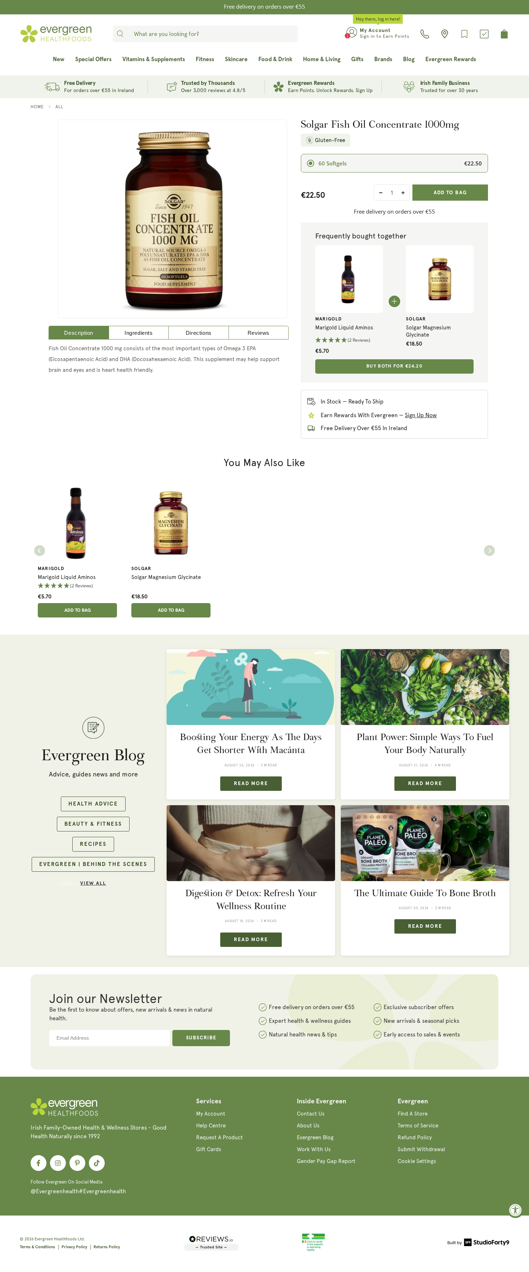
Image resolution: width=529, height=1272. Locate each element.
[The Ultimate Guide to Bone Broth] (425, 843)
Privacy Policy (74, 1247)
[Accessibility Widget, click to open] (515, 1210)
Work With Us (314, 1149)
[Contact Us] (424, 33)
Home (37, 106)
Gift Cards (208, 1149)
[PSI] (313, 1250)
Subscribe (201, 1037)
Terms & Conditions (37, 1247)
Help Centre (211, 1125)
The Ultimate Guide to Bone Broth (425, 893)
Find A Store (413, 1114)
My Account (210, 1114)
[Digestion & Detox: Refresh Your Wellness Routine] (251, 843)
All (59, 106)
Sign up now (421, 415)
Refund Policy (415, 1137)
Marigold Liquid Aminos (344, 327)
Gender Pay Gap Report (326, 1161)
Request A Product (219, 1137)
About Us (308, 1125)
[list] (264, 550)
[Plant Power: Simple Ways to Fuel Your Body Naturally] (425, 687)
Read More (251, 783)
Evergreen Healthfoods (56, 1239)
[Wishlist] (464, 33)
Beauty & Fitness (93, 824)
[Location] (444, 33)
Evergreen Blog (315, 1137)
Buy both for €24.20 (394, 366)
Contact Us (311, 1114)
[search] (120, 34)
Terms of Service (418, 1125)
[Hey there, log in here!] (351, 34)
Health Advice (93, 804)
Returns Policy (107, 1247)
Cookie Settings (417, 1161)
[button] (349, 340)
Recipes (93, 844)
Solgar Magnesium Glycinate (428, 331)
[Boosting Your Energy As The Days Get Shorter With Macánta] (251, 687)
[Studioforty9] (478, 1243)
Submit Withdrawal (421, 1149)
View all (93, 883)
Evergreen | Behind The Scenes (93, 864)
